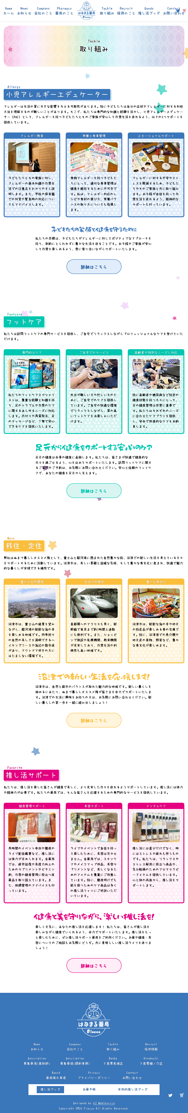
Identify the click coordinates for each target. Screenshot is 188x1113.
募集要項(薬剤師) (37, 1061)
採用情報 (151, 1047)
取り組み (107, 10)
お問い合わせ (174, 10)
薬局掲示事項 (56, 1075)
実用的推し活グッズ (133, 1089)
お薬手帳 (89, 1089)
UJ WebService (104, 1103)
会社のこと (43, 10)
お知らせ (24, 10)
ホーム (8, 10)
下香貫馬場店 (113, 1061)
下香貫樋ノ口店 (151, 1061)
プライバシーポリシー (94, 1075)
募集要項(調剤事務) (75, 1061)
